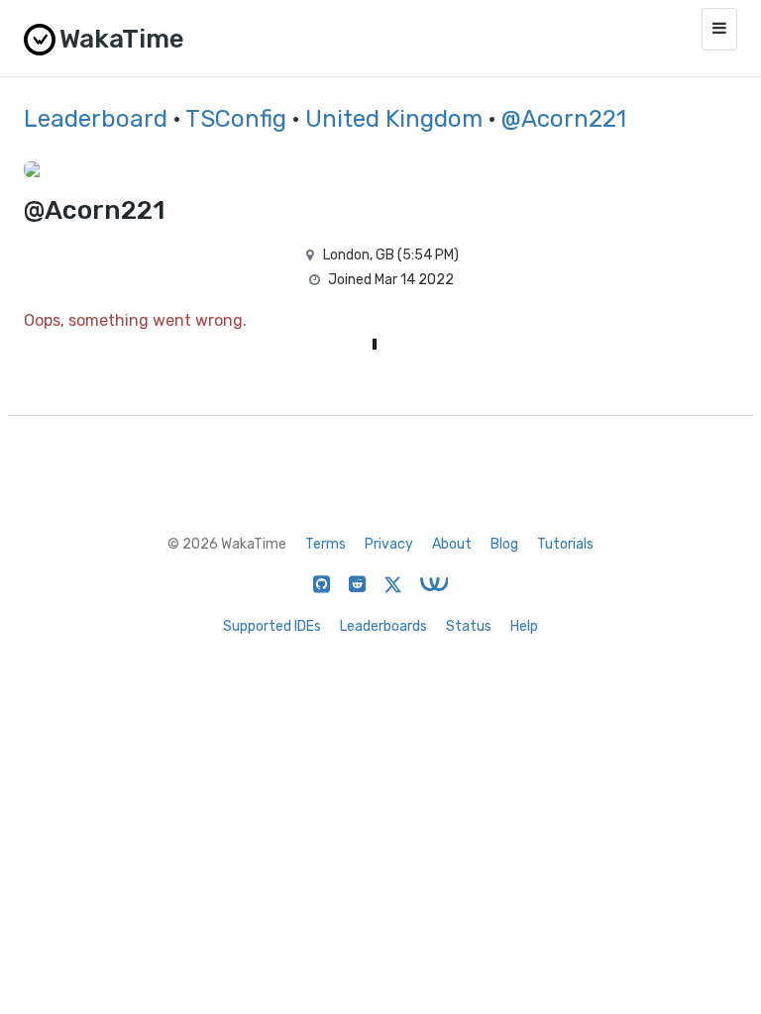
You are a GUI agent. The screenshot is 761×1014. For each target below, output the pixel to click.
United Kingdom (394, 119)
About (452, 544)
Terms (325, 544)
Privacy (389, 544)
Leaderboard (95, 119)
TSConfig (235, 119)
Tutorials (565, 544)
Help (524, 626)
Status (468, 626)
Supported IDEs (272, 626)
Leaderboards (383, 626)
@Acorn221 (563, 119)
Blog (504, 544)
